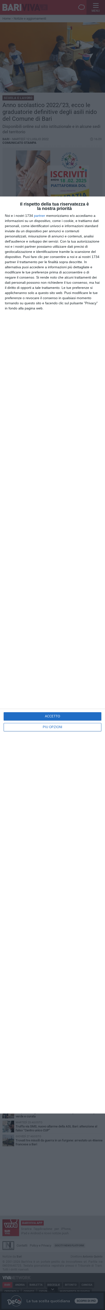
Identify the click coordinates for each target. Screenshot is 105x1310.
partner (39, 215)
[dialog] (52, 655)
